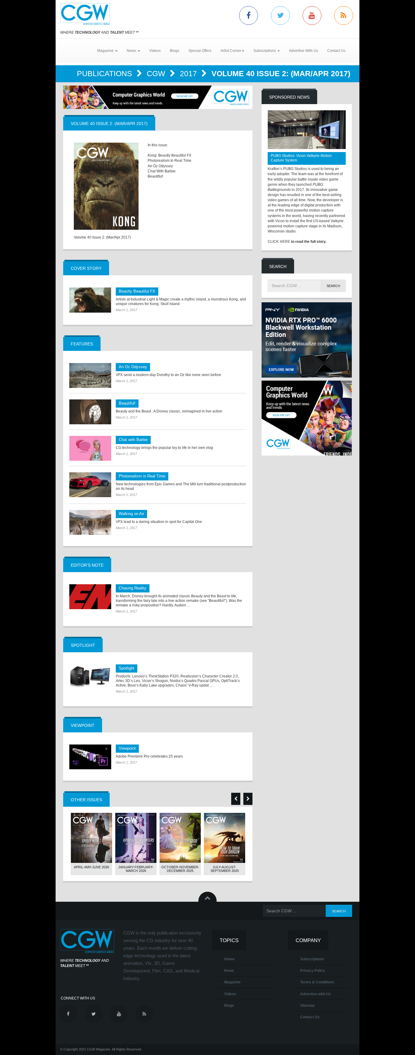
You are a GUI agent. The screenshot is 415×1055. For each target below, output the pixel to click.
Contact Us (336, 51)
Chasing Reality (132, 588)
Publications (105, 73)
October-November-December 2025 (180, 869)
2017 (189, 73)
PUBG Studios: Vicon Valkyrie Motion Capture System (301, 158)
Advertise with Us (315, 994)
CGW (157, 73)
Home (229, 959)
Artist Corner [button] (231, 51)
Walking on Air (131, 513)
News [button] (132, 51)
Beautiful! (127, 403)
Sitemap (307, 1005)
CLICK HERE (279, 241)
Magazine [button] (106, 51)
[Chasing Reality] (90, 596)
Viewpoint (127, 748)
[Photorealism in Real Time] (90, 484)
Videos (155, 51)
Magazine (232, 982)
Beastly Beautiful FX (137, 291)
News (229, 970)
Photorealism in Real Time (142, 476)
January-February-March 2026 (135, 869)
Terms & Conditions (317, 982)
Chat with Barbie (133, 439)
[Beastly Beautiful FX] (90, 299)
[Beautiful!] (90, 411)
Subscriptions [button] (265, 51)
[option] (91, 844)
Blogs (174, 51)
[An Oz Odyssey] (90, 375)
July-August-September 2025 (225, 869)
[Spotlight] (90, 676)
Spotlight (126, 668)
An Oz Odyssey (133, 367)
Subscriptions (312, 959)
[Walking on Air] (90, 522)
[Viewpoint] (90, 757)
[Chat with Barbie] (90, 448)
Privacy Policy (312, 970)
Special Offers (199, 51)
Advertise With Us (303, 51)
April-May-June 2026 (91, 867)
